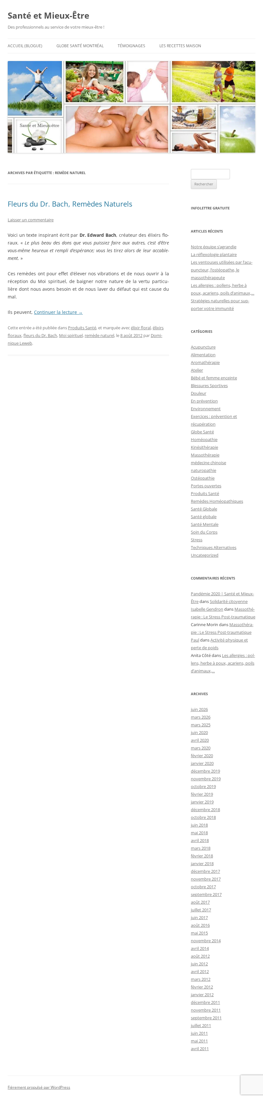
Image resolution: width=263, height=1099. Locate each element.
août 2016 (200, 925)
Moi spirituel (71, 335)
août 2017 (200, 902)
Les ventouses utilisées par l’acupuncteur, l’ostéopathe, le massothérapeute (221, 269)
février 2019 (202, 794)
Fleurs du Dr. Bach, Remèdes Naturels (70, 203)
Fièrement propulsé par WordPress (39, 1087)
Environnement (206, 409)
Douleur (198, 393)
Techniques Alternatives (213, 547)
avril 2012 (200, 971)
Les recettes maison (180, 46)
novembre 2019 (206, 779)
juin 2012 (199, 964)
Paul (195, 640)
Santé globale (203, 516)
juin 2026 (199, 709)
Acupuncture (203, 347)
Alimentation (203, 355)
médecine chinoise (208, 462)
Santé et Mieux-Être (48, 15)
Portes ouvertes (206, 486)
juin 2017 (199, 917)
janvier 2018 (202, 863)
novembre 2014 (206, 941)
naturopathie (203, 470)
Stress (196, 540)
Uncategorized (204, 555)
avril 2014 (200, 948)
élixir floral (141, 328)
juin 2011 (199, 1033)
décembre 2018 (205, 809)
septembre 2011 (206, 1018)
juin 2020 (199, 732)
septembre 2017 (206, 894)
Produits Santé (82, 328)
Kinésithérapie (204, 447)
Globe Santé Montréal (80, 46)
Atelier (197, 370)
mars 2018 (200, 848)
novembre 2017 (206, 879)
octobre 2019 (203, 786)
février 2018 (202, 856)
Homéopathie (204, 439)
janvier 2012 (202, 994)
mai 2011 (199, 1041)
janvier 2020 (202, 763)
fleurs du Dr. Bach (40, 335)
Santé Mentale (204, 524)
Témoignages (131, 46)
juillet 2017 (201, 910)
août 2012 (200, 956)
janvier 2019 (202, 802)
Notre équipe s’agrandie (213, 247)
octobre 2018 (203, 817)
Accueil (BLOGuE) (25, 46)
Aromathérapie (205, 362)
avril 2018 (200, 840)
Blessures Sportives (209, 385)
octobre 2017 (203, 887)
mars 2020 (200, 748)
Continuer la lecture (58, 312)
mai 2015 (199, 933)
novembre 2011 (206, 1010)
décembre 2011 (205, 1002)
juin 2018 (199, 825)
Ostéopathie (203, 478)
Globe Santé (202, 432)
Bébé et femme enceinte (214, 378)
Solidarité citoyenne (229, 601)
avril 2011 (200, 1048)
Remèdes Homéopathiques (217, 501)
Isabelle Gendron (207, 609)
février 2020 (202, 755)
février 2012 (202, 987)
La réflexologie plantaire (214, 254)
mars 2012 (200, 979)
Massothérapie (205, 455)
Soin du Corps (204, 532)
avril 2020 (200, 740)
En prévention (204, 401)
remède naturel (99, 335)
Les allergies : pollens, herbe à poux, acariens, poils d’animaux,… (223, 663)
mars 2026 (200, 717)
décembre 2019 (205, 771)
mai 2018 (199, 833)
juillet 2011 (201, 1025)
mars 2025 (200, 725)
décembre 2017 (205, 871)
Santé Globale (204, 509)
